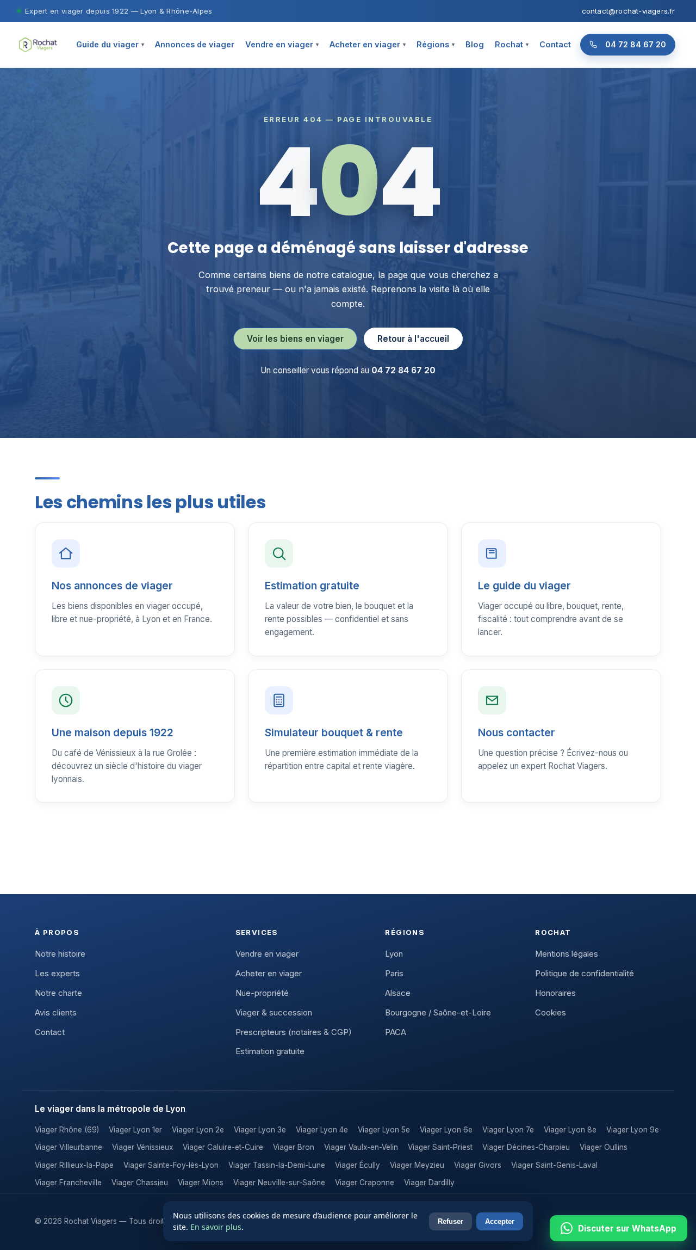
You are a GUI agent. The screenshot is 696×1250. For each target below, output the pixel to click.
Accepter (499, 1221)
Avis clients (56, 1013)
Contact (555, 44)
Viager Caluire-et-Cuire (223, 1147)
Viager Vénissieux (142, 1147)
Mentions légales (566, 954)
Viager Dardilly (429, 1182)
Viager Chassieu (139, 1182)
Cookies (550, 1013)
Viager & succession (273, 1013)
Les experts (57, 973)
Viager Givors (477, 1165)
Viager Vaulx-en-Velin (361, 1147)
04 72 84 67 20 (635, 44)
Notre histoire (60, 954)
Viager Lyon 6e (446, 1129)
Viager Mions (200, 1182)
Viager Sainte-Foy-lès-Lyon (171, 1165)
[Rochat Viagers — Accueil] (37, 44)
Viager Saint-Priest (440, 1147)
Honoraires (555, 993)
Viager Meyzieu (417, 1165)
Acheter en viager (368, 44)
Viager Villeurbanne (68, 1147)
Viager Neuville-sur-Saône (279, 1182)
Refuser (450, 1221)
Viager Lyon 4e (322, 1129)
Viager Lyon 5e (384, 1129)
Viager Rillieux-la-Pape (74, 1165)
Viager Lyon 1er (135, 1129)
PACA (395, 1032)
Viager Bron (293, 1147)
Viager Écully (357, 1165)
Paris (394, 973)
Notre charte (58, 993)
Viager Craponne (364, 1182)
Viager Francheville (68, 1182)
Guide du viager (110, 44)
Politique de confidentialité (584, 973)
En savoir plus (215, 1227)
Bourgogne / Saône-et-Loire (438, 1013)
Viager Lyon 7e (508, 1129)
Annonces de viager (194, 44)
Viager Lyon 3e (260, 1129)
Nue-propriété (262, 993)
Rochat (512, 44)
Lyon (394, 954)
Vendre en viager (282, 44)
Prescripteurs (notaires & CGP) (293, 1032)
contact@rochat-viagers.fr (628, 11)
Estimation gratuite (269, 1051)
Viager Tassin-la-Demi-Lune (276, 1165)
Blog (474, 44)
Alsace (398, 993)
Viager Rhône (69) (67, 1129)
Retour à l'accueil (413, 339)
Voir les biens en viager (295, 339)
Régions (436, 44)
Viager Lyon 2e (198, 1129)
